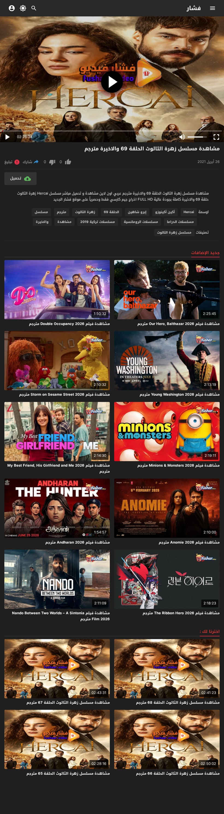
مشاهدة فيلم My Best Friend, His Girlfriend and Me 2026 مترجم (58, 468)
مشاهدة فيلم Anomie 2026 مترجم (189, 542)
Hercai (189, 212)
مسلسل (41, 212)
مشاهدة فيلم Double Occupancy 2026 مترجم (69, 323)
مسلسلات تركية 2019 (97, 222)
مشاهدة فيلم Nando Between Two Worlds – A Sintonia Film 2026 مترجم (61, 616)
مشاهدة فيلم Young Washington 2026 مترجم (180, 394)
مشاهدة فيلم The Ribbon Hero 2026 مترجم (181, 613)
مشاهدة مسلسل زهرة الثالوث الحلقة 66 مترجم (178, 773)
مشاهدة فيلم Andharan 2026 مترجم (77, 542)
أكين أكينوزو (165, 212)
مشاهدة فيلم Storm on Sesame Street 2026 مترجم (64, 394)
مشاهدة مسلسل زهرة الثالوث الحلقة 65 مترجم (68, 773)
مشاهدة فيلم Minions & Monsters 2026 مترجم (178, 465)
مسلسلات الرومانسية (141, 222)
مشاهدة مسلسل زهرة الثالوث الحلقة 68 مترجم (178, 702)
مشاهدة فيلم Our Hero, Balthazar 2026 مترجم (178, 323)
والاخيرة (42, 222)
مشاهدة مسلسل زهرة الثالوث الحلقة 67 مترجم (68, 702)
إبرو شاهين (137, 212)
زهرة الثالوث (85, 212)
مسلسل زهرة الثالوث (174, 232)
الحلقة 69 (111, 212)
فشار (194, 8)
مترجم (61, 212)
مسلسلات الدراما (180, 222)
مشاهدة (64, 222)
